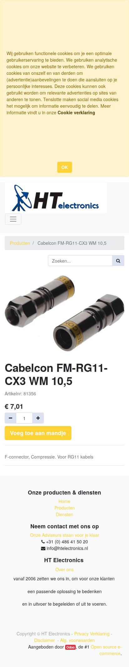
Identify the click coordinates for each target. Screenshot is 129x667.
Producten (20, 243)
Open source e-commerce (106, 650)
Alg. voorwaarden (77, 640)
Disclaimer (45, 640)
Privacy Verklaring (92, 633)
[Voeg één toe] (38, 418)
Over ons (64, 569)
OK (64, 167)
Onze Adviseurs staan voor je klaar (64, 535)
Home (64, 501)
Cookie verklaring (76, 112)
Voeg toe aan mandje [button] (38, 433)
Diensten (64, 514)
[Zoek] (118, 260)
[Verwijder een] (10, 418)
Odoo (70, 647)
